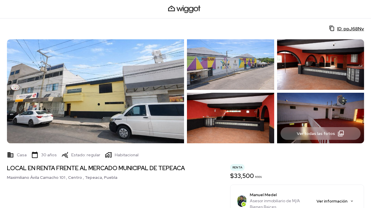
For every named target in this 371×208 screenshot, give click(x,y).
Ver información (332, 201)
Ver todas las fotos (316, 133)
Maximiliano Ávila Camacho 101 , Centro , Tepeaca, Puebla (62, 177)
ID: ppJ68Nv (350, 29)
